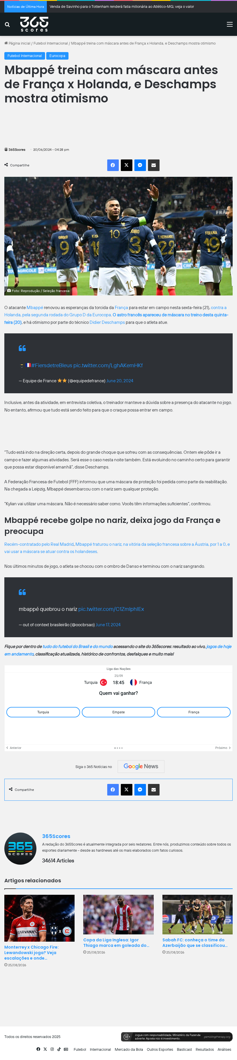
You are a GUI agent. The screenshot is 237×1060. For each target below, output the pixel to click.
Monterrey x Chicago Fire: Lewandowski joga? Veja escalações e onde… (31, 952)
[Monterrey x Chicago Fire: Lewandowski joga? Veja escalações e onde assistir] (39, 918)
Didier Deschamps (107, 322)
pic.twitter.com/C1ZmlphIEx (111, 609)
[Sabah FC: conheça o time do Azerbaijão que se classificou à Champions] (197, 914)
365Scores (17, 150)
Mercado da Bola (129, 1049)
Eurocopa (57, 56)
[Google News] (141, 766)
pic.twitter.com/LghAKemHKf (108, 365)
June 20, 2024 (119, 380)
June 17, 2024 (108, 624)
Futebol (80, 1049)
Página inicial (19, 43)
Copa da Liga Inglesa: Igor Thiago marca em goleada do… (116, 942)
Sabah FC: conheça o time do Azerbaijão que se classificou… (195, 942)
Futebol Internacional (51, 43)
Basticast (184, 1049)
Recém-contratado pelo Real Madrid (39, 544)
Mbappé (35, 307)
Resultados (205, 1049)
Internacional (100, 1049)
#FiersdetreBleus (51, 365)
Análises (224, 1049)
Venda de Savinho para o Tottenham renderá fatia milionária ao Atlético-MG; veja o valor (122, 6)
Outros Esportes (160, 1049)
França (121, 307)
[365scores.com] (34, 24)
